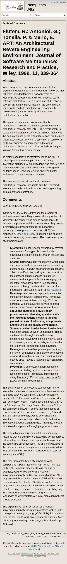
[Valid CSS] (27, 556)
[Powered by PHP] (40, 553)
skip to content (58, 2)
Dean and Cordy (26, 234)
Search (31, 15)
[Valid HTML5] (53, 553)
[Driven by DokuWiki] (40, 556)
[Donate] (27, 553)
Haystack (55, 289)
